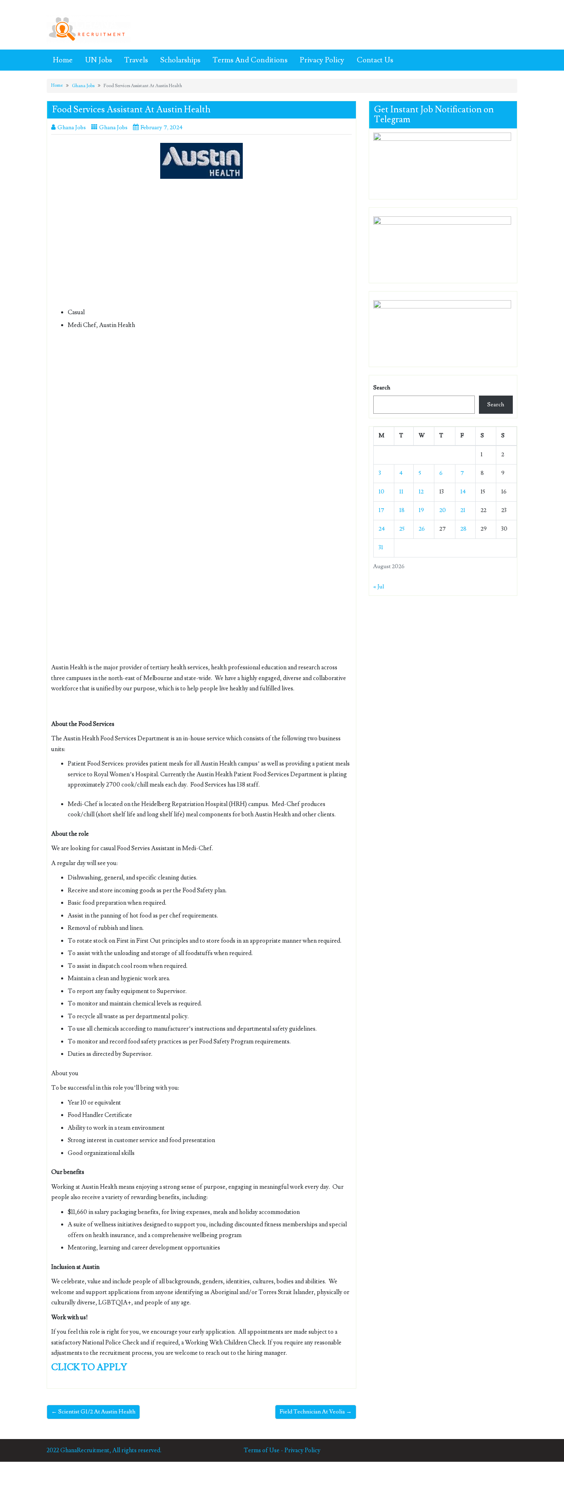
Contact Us (375, 60)
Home (63, 60)
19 (421, 510)
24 (382, 529)
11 (401, 492)
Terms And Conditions (250, 60)
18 (402, 510)
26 (422, 529)
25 (402, 529)
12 (421, 492)
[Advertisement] (201, 246)
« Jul (378, 586)
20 (442, 510)
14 (463, 492)
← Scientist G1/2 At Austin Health (93, 1411)
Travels (136, 60)
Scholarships (180, 60)
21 (462, 510)
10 (381, 492)
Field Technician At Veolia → (316, 1411)
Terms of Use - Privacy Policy (282, 1450)
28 (463, 529)
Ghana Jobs (83, 86)
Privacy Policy (322, 60)
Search (381, 387)
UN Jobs (98, 60)
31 (381, 547)
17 (381, 510)
